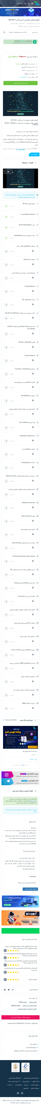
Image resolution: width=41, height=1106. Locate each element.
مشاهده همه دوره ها (11, 720)
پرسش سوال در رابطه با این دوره (20, 1017)
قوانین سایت (18, 1085)
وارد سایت (11, 810)
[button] (28, 3)
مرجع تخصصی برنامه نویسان (31, 1078)
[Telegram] (18, 1093)
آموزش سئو (33, 1044)
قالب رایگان (35, 1081)
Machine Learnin (15, 1006)
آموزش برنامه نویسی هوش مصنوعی (27, 1009)
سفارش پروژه (26, 1081)
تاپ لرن (13, 1100)
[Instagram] (22, 1093)
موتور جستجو (34, 1085)
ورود (22, 3)
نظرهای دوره (34, 154)
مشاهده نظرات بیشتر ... (30, 889)
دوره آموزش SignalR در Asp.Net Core (26, 753)
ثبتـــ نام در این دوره (20, 83)
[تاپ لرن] (37, 3)
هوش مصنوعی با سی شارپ (30, 1006)
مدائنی (33, 757)
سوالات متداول (34, 1088)
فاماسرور (25, 1088)
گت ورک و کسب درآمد (13, 1081)
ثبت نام (18, 3)
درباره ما (10, 1085)
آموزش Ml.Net (23, 1002)
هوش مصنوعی (33, 1002)
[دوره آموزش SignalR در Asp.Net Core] (20, 738)
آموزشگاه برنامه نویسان (14, 1078)
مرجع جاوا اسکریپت (31, 1047)
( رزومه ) (18, 64)
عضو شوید (19, 810)
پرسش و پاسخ (33, 801)
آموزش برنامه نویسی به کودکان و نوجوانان (25, 1051)
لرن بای (26, 1085)
